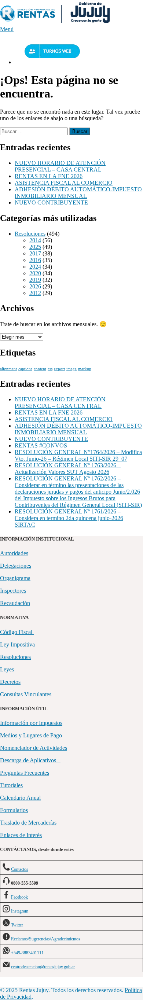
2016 (35, 260)
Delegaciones (15, 566)
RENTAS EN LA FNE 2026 (48, 176)
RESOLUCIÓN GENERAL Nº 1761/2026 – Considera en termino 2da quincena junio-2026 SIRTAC (69, 518)
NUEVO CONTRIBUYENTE (51, 202)
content (40, 369)
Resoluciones (30, 234)
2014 (35, 240)
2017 (35, 253)
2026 (35, 286)
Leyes (7, 669)
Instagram (19, 911)
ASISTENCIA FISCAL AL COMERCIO (64, 183)
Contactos (19, 869)
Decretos (10, 682)
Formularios (14, 810)
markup (84, 369)
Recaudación (15, 603)
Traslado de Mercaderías (28, 822)
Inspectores (13, 590)
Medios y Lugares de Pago (31, 735)
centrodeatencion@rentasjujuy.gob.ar (43, 966)
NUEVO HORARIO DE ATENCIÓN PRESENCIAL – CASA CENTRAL (60, 166)
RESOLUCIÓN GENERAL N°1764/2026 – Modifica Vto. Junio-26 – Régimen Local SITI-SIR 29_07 (78, 455)
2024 (35, 267)
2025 (35, 247)
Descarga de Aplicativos (30, 760)
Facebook (19, 897)
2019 (35, 280)
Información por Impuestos (31, 723)
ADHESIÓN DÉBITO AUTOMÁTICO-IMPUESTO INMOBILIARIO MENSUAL (78, 192)
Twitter (17, 925)
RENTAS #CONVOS (41, 445)
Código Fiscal (17, 632)
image (71, 369)
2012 (35, 293)
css (50, 369)
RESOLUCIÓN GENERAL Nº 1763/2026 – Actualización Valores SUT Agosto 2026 (68, 468)
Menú (7, 29)
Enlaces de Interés (21, 835)
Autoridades (14, 553)
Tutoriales (11, 785)
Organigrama (15, 578)
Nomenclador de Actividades (33, 748)
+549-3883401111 (27, 952)
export (59, 369)
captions (25, 369)
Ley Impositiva (17, 644)
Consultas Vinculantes (25, 694)
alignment (8, 369)
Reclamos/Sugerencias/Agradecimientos (45, 938)
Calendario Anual (20, 798)
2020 (35, 273)
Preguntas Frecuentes (24, 773)
